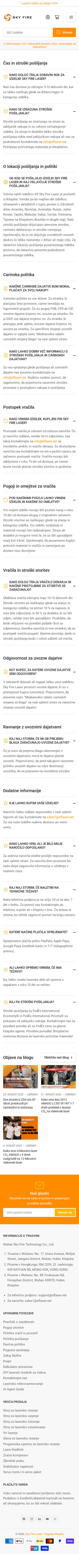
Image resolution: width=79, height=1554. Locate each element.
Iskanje (67, 32)
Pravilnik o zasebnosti (18, 1322)
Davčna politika (14, 1344)
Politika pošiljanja (15, 1339)
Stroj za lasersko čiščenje (21, 1422)
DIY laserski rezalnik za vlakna (24, 1372)
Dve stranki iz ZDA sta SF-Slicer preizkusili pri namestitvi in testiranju (19, 1103)
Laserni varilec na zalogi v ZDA (39, 3)
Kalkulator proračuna (17, 1367)
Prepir (7, 1361)
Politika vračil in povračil (20, 1333)
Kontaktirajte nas (15, 1378)
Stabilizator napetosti (18, 1466)
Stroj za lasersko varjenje (21, 1416)
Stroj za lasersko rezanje (20, 1410)
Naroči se (65, 1212)
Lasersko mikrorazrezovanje (23, 1384)
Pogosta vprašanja (16, 1350)
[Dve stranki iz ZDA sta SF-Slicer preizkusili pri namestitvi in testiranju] (20, 1076)
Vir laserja (10, 1433)
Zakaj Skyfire (12, 1356)
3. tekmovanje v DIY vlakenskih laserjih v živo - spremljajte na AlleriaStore (39, 45)
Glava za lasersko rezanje (21, 1438)
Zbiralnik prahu (13, 1461)
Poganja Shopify (54, 1534)
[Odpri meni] (71, 17)
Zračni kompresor (15, 1455)
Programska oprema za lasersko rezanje (31, 1444)
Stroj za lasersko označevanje (24, 1427)
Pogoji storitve (13, 1328)
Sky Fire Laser (33, 1534)
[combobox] (39, 32)
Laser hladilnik (13, 1450)
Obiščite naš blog (56, 1057)
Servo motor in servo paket (22, 1472)
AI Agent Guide (13, 1389)
